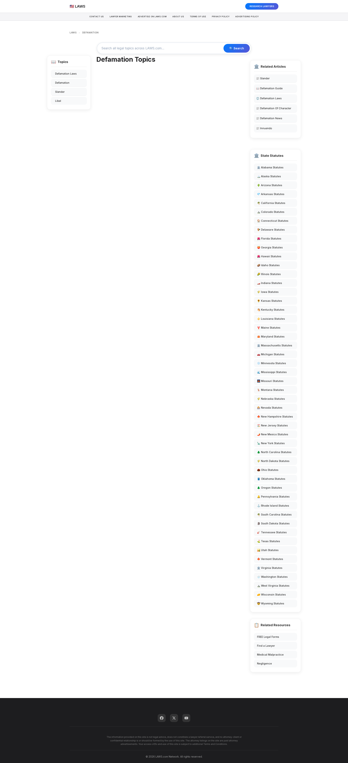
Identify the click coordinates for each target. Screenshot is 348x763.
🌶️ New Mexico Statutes (272, 434)
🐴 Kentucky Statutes (270, 309)
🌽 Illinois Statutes (269, 274)
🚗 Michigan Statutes (270, 354)
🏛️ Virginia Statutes (269, 567)
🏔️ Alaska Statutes (269, 176)
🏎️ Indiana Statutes (269, 283)
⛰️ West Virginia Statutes (273, 585)
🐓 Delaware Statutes (271, 229)
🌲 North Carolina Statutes (274, 452)
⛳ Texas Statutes (268, 541)
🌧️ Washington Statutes (272, 576)
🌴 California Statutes (271, 202)
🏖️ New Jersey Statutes (272, 425)
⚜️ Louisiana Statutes (271, 318)
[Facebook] (162, 718)
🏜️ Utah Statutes (268, 550)
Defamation (62, 82)
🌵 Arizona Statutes (269, 185)
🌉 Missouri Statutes (270, 380)
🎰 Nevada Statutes (269, 407)
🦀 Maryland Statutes (271, 336)
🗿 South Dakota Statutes (273, 523)
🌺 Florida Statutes (269, 238)
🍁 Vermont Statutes (270, 559)
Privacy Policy (220, 16)
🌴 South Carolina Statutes (274, 514)
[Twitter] (174, 718)
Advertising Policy (247, 16)
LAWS (73, 32)
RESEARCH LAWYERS (262, 6)
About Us (178, 16)
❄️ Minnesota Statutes (271, 363)
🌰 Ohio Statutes (267, 469)
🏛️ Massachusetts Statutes (274, 345)
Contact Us (96, 16)
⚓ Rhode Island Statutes (273, 505)
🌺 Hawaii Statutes (269, 256)
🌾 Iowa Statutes (268, 291)
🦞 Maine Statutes (268, 327)
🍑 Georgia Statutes (270, 247)
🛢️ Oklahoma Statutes (271, 478)
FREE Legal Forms (268, 636)
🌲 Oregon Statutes (269, 487)
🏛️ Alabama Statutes (270, 167)
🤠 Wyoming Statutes (270, 603)
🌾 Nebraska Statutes (271, 398)
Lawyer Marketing (121, 16)
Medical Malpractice (270, 654)
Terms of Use (198, 16)
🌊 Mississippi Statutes (272, 372)
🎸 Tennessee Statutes (272, 532)
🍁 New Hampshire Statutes (275, 416)
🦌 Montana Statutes (270, 389)
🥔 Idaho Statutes (268, 265)
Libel (58, 100)
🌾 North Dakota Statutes (273, 461)
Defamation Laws (66, 73)
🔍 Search (236, 48)
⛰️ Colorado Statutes (270, 211)
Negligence (264, 663)
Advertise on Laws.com (152, 16)
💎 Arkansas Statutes (270, 194)
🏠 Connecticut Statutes (272, 220)
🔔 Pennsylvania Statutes (273, 496)
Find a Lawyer (266, 645)
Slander (60, 91)
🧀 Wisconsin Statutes (271, 594)
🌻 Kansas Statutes (269, 300)
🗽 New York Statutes (271, 443)
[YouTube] (186, 718)
